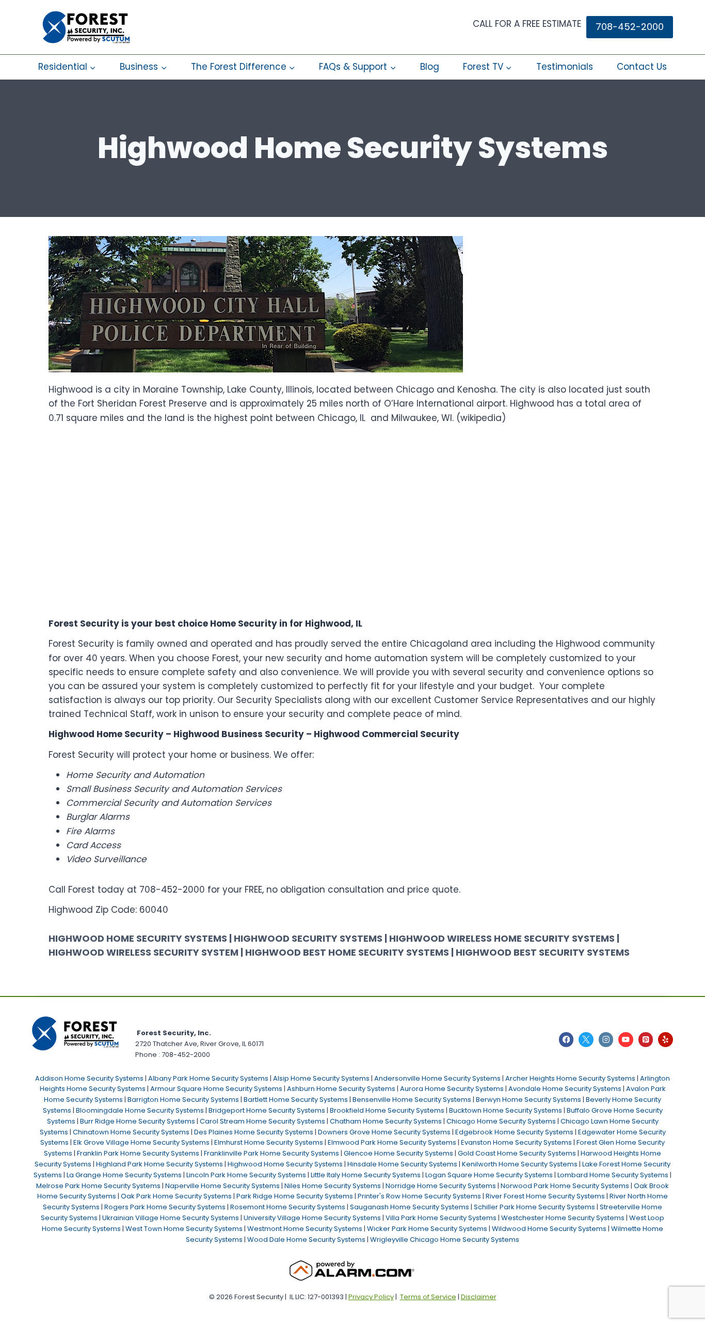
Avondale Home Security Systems (564, 1089)
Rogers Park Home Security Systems (165, 1207)
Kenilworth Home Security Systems (520, 1164)
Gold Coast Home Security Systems (517, 1153)
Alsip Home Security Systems (321, 1078)
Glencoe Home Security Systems (398, 1153)
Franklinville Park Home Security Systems (271, 1153)
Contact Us (642, 66)
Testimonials (564, 66)
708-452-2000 (630, 26)
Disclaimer (478, 1297)
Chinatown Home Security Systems (131, 1132)
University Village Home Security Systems (312, 1218)
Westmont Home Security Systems (304, 1229)
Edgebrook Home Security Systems (514, 1132)
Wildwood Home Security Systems (549, 1229)
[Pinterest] (645, 1039)
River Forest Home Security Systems (545, 1196)
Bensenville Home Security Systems (411, 1099)
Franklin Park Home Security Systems (138, 1153)
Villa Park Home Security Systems (441, 1218)
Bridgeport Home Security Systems (267, 1110)
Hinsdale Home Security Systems (402, 1164)
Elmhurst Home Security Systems (268, 1142)
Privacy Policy (371, 1297)
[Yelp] (665, 1039)
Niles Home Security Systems (332, 1186)
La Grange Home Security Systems (124, 1175)
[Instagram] (606, 1039)
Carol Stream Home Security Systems (262, 1121)
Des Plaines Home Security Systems (253, 1132)
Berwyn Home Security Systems (528, 1099)
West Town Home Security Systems (184, 1229)
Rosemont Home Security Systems (287, 1207)
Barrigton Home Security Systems (183, 1099)
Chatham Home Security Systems (386, 1121)
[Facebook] (566, 1039)
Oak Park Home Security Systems (176, 1196)
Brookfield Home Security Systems (387, 1110)
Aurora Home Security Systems (452, 1089)
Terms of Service (428, 1297)
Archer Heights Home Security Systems (570, 1078)
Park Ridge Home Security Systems (294, 1196)
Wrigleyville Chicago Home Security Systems (444, 1239)
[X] (586, 1039)
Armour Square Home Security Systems (216, 1089)
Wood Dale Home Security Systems (306, 1239)
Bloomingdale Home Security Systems (140, 1110)
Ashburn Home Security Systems (341, 1089)
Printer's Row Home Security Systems (419, 1196)
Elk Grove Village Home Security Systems (141, 1142)
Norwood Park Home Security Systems (565, 1186)
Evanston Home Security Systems (516, 1142)
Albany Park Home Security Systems (208, 1078)
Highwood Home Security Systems (285, 1164)
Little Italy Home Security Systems (366, 1175)
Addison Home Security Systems (89, 1078)
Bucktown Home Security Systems (505, 1110)
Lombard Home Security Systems (612, 1175)
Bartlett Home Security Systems (296, 1099)
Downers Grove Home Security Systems (384, 1132)
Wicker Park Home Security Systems (427, 1229)
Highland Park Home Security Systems (159, 1164)
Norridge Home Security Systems (441, 1186)
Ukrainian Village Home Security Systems (170, 1218)
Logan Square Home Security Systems (489, 1175)
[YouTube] (625, 1039)
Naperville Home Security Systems (222, 1186)
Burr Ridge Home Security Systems (137, 1121)
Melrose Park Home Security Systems (98, 1186)
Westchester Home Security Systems (562, 1218)
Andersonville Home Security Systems (437, 1078)
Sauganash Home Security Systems (409, 1207)
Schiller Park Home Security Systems (534, 1207)
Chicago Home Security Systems (501, 1121)
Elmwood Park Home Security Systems (392, 1142)
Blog (429, 66)
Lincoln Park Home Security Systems (246, 1175)
